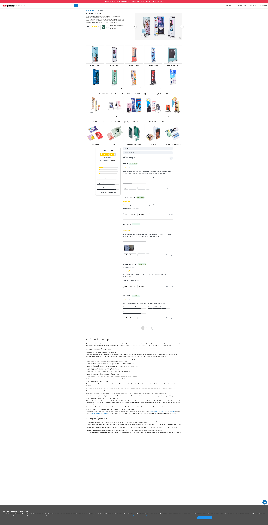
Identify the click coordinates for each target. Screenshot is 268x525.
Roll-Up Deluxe (153, 65)
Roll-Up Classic (114, 65)
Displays (94, 10)
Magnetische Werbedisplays (134, 144)
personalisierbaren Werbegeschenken (100, 413)
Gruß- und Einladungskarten (173, 144)
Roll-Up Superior (134, 65)
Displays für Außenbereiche (173, 116)
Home (89, 10)
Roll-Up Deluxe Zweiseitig (134, 88)
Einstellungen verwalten (190, 517)
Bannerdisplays (153, 116)
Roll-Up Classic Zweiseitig (114, 88)
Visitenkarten (95, 144)
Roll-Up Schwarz (95, 88)
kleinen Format (153, 411)
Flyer (114, 144)
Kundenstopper (114, 116)
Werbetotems (134, 116)
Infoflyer (153, 144)
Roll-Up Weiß (173, 88)
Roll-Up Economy (95, 65)
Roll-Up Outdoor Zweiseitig (153, 88)
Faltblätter (172, 411)
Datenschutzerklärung (129, 515)
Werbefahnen (95, 116)
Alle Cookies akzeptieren (205, 517)
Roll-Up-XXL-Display (173, 65)
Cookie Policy (144, 515)
